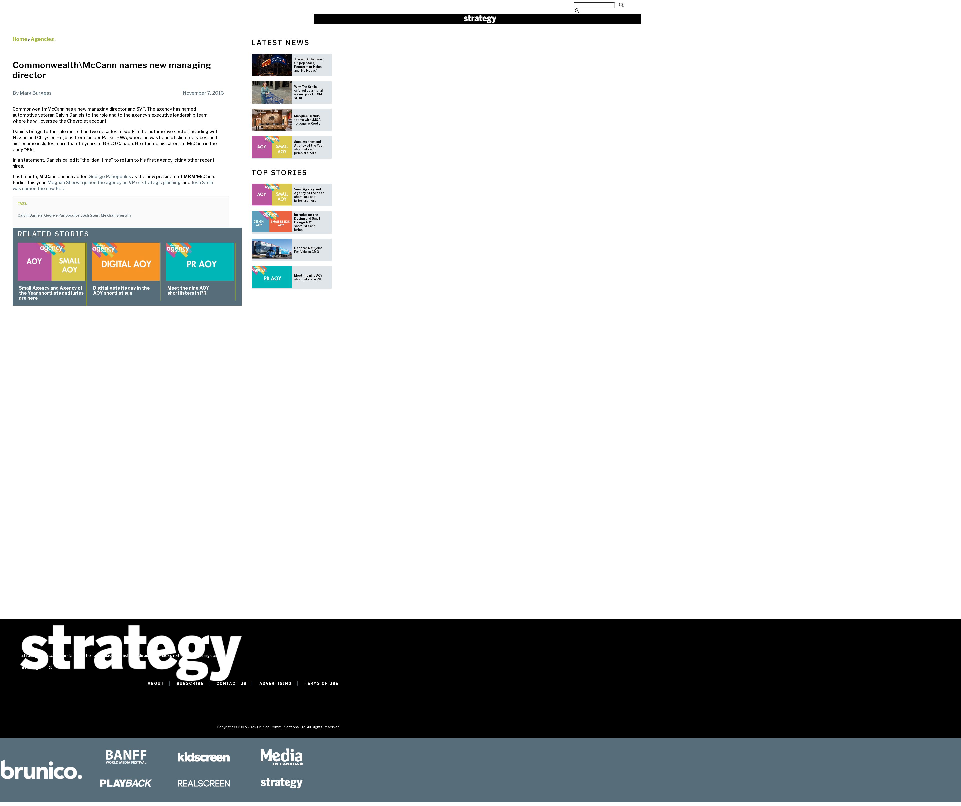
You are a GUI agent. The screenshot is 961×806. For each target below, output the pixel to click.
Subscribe (190, 683)
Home (20, 39)
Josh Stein (90, 215)
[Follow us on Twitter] (50, 669)
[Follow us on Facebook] (37, 669)
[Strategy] (480, 19)
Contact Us (231, 683)
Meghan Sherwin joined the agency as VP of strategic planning (114, 182)
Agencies (42, 39)
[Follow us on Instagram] (63, 669)
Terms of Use (321, 683)
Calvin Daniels (30, 215)
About (156, 683)
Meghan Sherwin (116, 215)
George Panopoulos (109, 176)
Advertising (275, 683)
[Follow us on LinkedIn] (24, 669)
